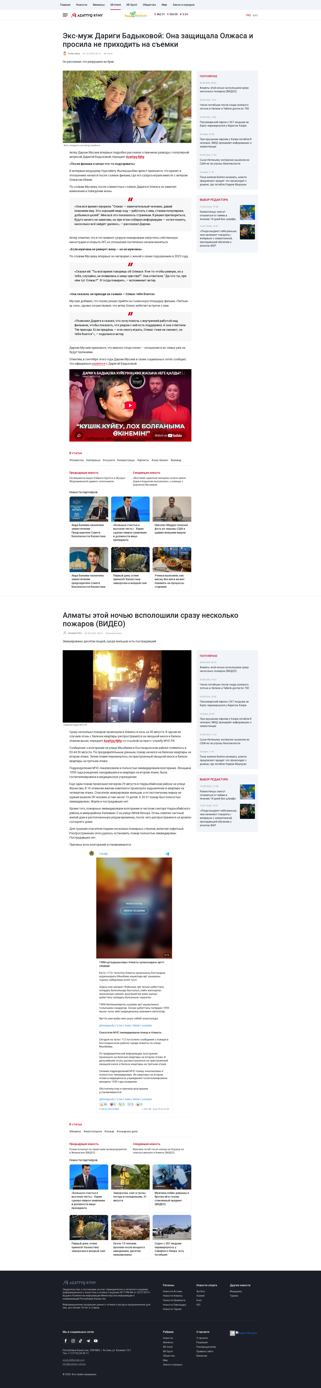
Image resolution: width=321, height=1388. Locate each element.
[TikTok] (80, 1341)
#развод (176, 460)
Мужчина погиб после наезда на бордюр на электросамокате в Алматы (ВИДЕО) (158, 1151)
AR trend (115, 4)
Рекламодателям (206, 1347)
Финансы (99, 4)
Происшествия (113, 633)
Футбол (200, 1291)
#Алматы (75, 1131)
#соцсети (109, 460)
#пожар (109, 1131)
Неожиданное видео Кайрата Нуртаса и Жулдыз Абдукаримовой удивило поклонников (97, 480)
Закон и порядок (184, 4)
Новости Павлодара (174, 1304)
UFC (198, 1304)
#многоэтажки (92, 1131)
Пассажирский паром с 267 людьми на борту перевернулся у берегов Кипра (224, 124)
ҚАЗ (255, 15)
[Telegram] (88, 1341)
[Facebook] (66, 1341)
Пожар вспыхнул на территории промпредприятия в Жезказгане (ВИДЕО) (98, 1151)
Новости (81, 4)
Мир (164, 4)
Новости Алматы (172, 1295)
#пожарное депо (127, 1131)
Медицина (236, 1291)
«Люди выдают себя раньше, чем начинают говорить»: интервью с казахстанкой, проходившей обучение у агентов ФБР (218, 238)
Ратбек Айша (74, 53)
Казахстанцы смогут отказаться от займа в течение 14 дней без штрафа (218, 215)
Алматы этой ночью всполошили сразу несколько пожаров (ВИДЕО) (224, 89)
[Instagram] (73, 1341)
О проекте (202, 1338)
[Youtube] (95, 1341)
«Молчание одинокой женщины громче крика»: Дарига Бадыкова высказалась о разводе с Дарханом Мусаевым (160, 481)
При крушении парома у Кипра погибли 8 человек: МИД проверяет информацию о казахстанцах (226, 143)
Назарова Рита (75, 633)
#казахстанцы (126, 460)
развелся (98, 363)
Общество (149, 4)
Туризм (234, 1295)
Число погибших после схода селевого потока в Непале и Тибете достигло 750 (224, 106)
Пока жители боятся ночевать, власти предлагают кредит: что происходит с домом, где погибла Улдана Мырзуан (223, 181)
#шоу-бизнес (159, 460)
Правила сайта (204, 1351)
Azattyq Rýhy (113, 740)
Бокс (199, 1300)
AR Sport (131, 4)
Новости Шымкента (174, 1300)
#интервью (93, 460)
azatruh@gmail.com (74, 1360)
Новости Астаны (172, 1291)
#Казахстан (76, 460)
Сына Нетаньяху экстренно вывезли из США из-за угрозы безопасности (224, 161)
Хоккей (200, 1295)
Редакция (202, 1342)
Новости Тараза (172, 1309)
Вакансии (201, 1355)
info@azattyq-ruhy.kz (74, 1364)
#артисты (143, 460)
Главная (65, 4)
